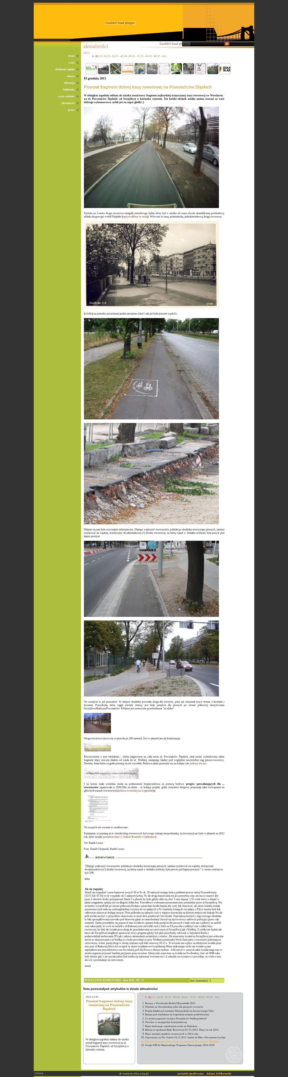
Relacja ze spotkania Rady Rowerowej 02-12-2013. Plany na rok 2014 (181, 1029)
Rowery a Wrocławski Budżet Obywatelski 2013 (170, 1003)
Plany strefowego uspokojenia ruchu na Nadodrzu (171, 1026)
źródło (88, 313)
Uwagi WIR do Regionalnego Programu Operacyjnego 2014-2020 (179, 1045)
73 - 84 (144, 56)
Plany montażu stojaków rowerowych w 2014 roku (171, 1033)
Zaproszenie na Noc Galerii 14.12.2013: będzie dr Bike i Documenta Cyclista (185, 1037)
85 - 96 (152, 56)
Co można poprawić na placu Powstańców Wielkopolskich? (176, 1018)
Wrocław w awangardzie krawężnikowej (166, 1022)
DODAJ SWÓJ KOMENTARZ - (114, 980)
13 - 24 (102, 56)
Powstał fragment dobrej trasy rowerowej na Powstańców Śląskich (181, 1041)
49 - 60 (127, 56)
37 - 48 (119, 56)
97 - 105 (161, 56)
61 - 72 (136, 56)
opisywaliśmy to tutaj (135, 216)
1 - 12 (95, 56)
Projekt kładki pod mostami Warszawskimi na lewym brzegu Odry (179, 1010)
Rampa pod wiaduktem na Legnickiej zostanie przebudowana (177, 1014)
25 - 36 (111, 56)
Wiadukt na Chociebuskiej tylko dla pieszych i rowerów (174, 1006)
